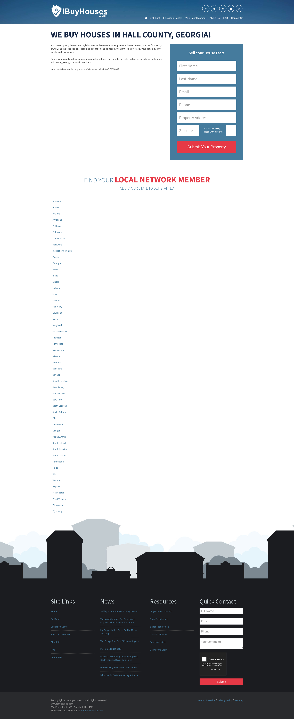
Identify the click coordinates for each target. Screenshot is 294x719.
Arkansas (57, 219)
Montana (57, 362)
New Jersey (59, 387)
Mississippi (58, 350)
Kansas (56, 300)
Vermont (57, 480)
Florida (56, 257)
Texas (55, 467)
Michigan (57, 337)
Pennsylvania (59, 436)
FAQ (225, 18)
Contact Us (237, 18)
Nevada (56, 374)
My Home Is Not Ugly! (110, 648)
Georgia (57, 263)
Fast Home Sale (158, 642)
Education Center (172, 18)
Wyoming (57, 511)
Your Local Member (195, 18)
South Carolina (60, 449)
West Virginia (59, 498)
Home (54, 611)
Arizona (56, 213)
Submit (221, 681)
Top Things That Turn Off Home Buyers (119, 641)
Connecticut (59, 238)
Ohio (55, 418)
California (57, 226)
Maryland (57, 325)
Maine (56, 319)
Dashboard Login (158, 649)
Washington (58, 492)
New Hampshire (60, 381)
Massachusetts (60, 331)
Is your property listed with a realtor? (214, 130)
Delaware (57, 244)
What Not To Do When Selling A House (119, 675)
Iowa (55, 294)
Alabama (57, 201)
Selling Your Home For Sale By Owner (119, 611)
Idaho (55, 275)
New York (57, 399)
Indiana (56, 288)
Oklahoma (58, 424)
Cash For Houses (158, 634)
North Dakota (59, 412)
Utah (55, 474)
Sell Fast (155, 18)
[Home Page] (79, 10)
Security (239, 700)
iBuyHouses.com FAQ (161, 611)
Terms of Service (206, 700)
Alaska (56, 207)
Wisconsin (58, 505)
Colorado (57, 232)
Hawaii (56, 269)
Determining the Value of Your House (118, 667)
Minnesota (58, 343)
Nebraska (57, 368)
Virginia (56, 486)
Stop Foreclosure (159, 619)
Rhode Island (59, 443)
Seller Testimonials (159, 626)
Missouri (57, 356)
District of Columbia (62, 250)
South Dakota (59, 455)
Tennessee (58, 461)
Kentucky (57, 306)
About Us (215, 18)
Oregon (56, 430)
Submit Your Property (206, 147)
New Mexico (59, 393)
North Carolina (60, 405)
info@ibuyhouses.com (92, 710)
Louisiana (57, 312)
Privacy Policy (225, 700)
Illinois (56, 281)
